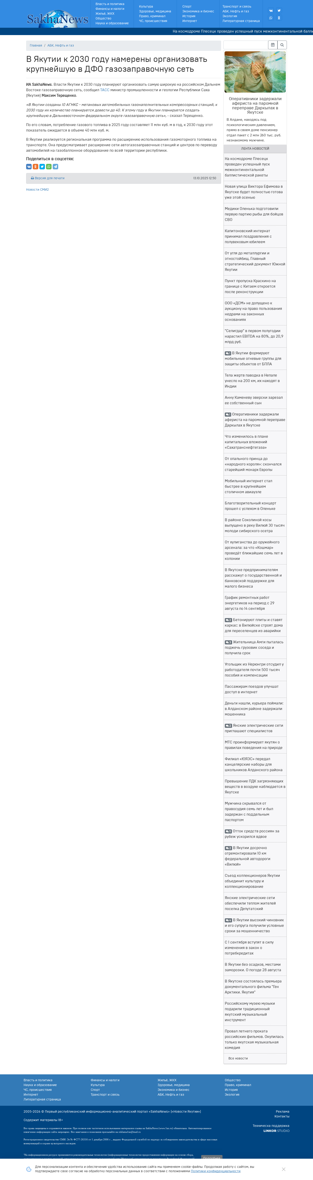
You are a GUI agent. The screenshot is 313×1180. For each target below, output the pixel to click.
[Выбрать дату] (272, 45)
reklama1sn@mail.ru (130, 1131)
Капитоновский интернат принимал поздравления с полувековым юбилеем (248, 236)
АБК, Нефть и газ (235, 11)
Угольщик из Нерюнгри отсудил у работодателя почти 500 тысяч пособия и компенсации (254, 670)
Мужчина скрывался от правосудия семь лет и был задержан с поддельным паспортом (249, 812)
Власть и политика (110, 4)
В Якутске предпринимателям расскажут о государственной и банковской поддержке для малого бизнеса (253, 578)
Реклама (282, 1111)
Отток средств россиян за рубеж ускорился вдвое (252, 834)
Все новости (238, 1058)
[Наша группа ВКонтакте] (271, 10)
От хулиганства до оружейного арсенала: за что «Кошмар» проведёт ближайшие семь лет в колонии (254, 550)
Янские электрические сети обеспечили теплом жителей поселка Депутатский (250, 903)
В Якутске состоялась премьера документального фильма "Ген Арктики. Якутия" (253, 986)
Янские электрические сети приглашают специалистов (254, 728)
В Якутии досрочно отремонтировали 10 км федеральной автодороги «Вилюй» (247, 856)
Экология (229, 16)
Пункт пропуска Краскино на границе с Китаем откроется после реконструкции (250, 286)
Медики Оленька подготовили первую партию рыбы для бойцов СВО (254, 214)
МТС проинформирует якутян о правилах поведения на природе (254, 745)
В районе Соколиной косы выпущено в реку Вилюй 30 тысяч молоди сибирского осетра (255, 525)
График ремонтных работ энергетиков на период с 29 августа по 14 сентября (249, 603)
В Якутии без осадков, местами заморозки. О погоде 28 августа (253, 967)
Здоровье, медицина (155, 11)
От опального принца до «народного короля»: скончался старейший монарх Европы (253, 464)
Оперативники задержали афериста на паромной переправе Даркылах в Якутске (255, 420)
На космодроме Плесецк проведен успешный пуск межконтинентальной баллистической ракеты (247, 167)
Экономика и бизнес (198, 11)
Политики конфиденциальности (215, 1171)
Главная (36, 45)
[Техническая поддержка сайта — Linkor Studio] (276, 1130)
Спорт (187, 6)
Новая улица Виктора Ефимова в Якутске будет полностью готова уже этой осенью (254, 192)
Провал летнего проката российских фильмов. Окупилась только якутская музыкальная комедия (254, 1039)
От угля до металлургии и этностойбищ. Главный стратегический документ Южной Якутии (255, 261)
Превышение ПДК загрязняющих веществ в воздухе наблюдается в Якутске (255, 786)
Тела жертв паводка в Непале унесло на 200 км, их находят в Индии (252, 381)
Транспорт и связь (236, 6)
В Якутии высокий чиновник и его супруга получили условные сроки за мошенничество (254, 925)
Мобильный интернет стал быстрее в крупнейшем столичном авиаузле (248, 486)
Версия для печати (49, 178)
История (188, 16)
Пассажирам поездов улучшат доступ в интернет (252, 689)
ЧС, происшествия (153, 21)
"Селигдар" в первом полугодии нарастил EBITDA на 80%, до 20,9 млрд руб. (254, 336)
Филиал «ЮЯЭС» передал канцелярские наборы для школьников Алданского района (254, 764)
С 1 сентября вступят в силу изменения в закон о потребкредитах (249, 948)
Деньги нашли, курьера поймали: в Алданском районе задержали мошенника (254, 708)
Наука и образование (112, 23)
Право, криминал (152, 16)
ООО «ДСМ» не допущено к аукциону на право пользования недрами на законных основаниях (253, 311)
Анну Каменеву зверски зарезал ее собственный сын (254, 400)
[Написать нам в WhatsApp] (271, 18)
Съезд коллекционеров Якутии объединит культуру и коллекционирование (252, 881)
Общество (103, 18)
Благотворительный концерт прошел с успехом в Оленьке (250, 506)
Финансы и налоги (110, 9)
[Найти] (282, 45)
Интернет (189, 21)
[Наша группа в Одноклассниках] (279, 18)
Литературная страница (241, 21)
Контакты (282, 1116)
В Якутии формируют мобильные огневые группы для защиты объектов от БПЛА (253, 358)
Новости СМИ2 (37, 189)
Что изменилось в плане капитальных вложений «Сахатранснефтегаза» (246, 442)
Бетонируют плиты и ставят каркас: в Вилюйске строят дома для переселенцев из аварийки (254, 625)
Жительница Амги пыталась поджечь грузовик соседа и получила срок (254, 647)
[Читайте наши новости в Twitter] (279, 10)
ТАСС (105, 90)
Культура (146, 6)
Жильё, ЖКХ (105, 13)
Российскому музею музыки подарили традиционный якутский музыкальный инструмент (250, 1012)
